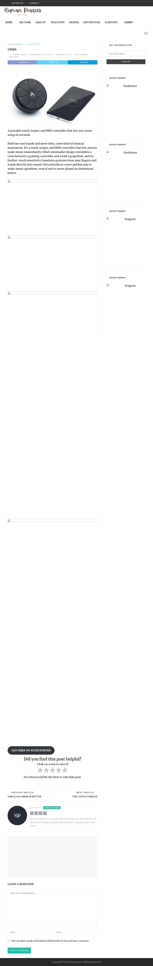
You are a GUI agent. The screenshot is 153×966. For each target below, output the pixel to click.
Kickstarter (16, 44)
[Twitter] (135, 33)
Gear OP (41, 22)
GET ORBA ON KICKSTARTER (31, 750)
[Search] (142, 3)
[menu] (146, 33)
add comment (81, 55)
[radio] (40, 770)
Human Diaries (20, 55)
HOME (8, 22)
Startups (111, 22)
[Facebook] (131, 33)
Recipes (74, 22)
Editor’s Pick (92, 22)
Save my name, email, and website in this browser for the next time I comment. (50, 941)
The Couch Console (84, 796)
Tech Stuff (57, 22)
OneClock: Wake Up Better (24, 796)
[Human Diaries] (23, 11)
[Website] (32, 813)
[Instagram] (139, 33)
